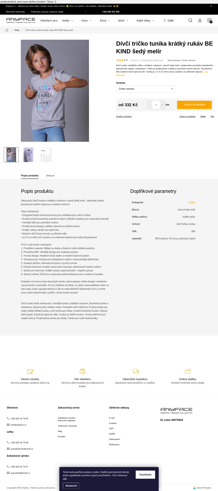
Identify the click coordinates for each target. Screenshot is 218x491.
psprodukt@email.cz (20, 473)
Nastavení (71, 485)
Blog (60, 431)
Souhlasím (145, 474)
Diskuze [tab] (50, 175)
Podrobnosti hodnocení (152, 60)
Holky (192, 202)
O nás (112, 418)
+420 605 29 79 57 (19, 467)
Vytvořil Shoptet (204, 488)
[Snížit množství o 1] (149, 105)
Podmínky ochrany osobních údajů (47, 12)
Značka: (124, 116)
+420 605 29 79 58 (19, 442)
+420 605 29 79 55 (19, 418)
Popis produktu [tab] (30, 175)
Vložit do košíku (194, 105)
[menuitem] (47, 21)
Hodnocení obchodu (67, 426)
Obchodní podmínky (15, 12)
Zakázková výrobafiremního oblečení (66, 419)
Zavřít (133, 115)
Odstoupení (114, 439)
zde (65, 478)
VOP (111, 428)
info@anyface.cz (18, 425)
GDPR (112, 434)
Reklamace (114, 444)
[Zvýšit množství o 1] (162, 105)
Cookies (113, 423)
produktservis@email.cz (22, 449)
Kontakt (61, 436)
